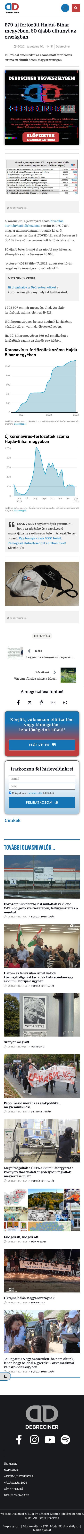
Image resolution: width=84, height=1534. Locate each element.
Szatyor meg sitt (16, 1042)
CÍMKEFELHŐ (13, 1488)
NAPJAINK (11, 1470)
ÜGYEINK (10, 1463)
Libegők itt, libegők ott (21, 1237)
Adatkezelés (30, 1526)
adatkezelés (36, 793)
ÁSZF (44, 1526)
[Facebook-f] (19, 1439)
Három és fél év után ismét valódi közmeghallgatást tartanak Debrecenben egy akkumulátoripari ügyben (38, 977)
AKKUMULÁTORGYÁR (19, 1476)
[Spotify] (65, 1439)
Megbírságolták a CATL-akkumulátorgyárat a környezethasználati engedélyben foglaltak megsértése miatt (38, 1172)
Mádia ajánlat (42, 1529)
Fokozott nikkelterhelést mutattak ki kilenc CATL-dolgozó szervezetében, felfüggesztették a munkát (41, 908)
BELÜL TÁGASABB (16, 1495)
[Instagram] (34, 1439)
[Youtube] (50, 1439)
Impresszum (11, 1526)
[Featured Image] (42, 877)
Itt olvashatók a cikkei (32, 287)
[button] (42, 745)
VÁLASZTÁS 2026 (15, 1482)
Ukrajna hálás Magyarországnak (29, 1298)
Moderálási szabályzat (65, 1526)
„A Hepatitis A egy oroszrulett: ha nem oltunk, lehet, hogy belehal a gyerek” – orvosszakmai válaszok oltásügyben (39, 1363)
